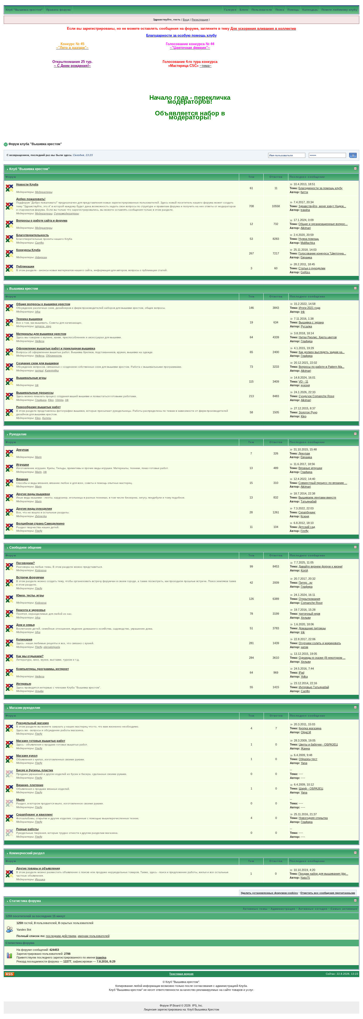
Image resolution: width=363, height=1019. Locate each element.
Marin (38, 457)
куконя (305, 385)
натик (304, 647)
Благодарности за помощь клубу (320, 188)
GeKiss (305, 272)
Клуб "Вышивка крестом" (24, 9)
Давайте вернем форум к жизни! (321, 566)
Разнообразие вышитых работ (38, 407)
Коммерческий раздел (27, 853)
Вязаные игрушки (310, 468)
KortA (304, 570)
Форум (164, 1005)
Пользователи (262, 9)
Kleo (51, 399)
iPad (301, 672)
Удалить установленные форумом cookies (269, 892)
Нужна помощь (308, 238)
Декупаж (22, 449)
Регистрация (200, 19)
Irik (303, 311)
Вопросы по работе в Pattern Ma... (321, 366)
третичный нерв (309, 613)
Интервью (23, 683)
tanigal (39, 370)
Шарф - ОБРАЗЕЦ (311, 788)
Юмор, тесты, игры (30, 595)
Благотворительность (32, 235)
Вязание (22, 479)
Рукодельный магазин (32, 723)
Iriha (37, 311)
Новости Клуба (27, 184)
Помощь (293, 9)
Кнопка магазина (310, 728)
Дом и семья (25, 624)
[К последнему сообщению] (291, 184)
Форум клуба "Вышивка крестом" (35, 144)
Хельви (306, 617)
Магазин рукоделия (24, 708)
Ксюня (305, 516)
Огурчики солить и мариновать (320, 643)
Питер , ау (306, 582)
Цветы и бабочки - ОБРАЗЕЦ (318, 744)
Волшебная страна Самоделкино (40, 523)
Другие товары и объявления (38, 868)
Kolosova (41, 570)
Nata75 (305, 877)
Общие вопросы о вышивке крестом (43, 304)
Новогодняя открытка (313, 817)
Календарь (310, 9)
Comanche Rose (312, 602)
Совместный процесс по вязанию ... (322, 482)
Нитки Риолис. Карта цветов (318, 337)
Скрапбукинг (306, 512)
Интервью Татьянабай (314, 687)
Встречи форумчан (30, 577)
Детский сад (306, 526)
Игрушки (22, 464)
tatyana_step (43, 326)
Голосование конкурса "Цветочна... (322, 253)
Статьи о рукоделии (311, 268)
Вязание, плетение (29, 785)
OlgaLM (306, 732)
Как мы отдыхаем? (30, 656)
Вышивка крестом (23, 288)
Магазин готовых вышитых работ (40, 740)
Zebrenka (41, 516)
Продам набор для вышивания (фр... (323, 873)
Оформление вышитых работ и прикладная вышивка (55, 348)
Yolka (304, 676)
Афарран (41, 257)
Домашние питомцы (312, 628)
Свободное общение (25, 547)
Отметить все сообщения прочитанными (327, 892)
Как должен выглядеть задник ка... (322, 352)
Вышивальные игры (31, 377)
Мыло (20, 799)
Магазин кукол (26, 755)
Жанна (305, 748)
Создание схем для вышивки (37, 363)
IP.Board (175, 1005)
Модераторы (43, 191)
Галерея (230, 9)
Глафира (307, 341)
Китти (304, 192)
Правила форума (58, 9)
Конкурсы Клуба (28, 250)
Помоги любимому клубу (339, 9)
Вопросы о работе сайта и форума (41, 220)
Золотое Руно (308, 412)
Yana (304, 763)
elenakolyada (52, 646)
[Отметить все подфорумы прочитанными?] (9, 205)
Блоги (244, 9)
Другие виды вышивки (33, 494)
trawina (305, 209)
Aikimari (306, 227)
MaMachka (308, 242)
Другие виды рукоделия (34, 508)
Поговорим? (25, 563)
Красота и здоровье (30, 610)
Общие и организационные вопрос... (323, 224)
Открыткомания (309, 598)
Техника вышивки (29, 318)
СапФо (39, 242)
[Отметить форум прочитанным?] (9, 187)
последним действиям (61, 936)
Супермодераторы (66, 213)
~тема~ (206, 66)
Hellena (39, 341)
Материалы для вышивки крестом (41, 333)
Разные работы (27, 829)
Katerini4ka (52, 370)
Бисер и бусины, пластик (34, 770)
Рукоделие (18, 434)
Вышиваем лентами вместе (317, 497)
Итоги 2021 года (309, 307)
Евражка (306, 257)
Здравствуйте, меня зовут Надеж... (322, 206)
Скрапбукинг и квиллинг (34, 814)
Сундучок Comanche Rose (316, 396)
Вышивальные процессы (34, 392)
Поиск (280, 9)
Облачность (54, 355)
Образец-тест (308, 759)
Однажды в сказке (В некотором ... (322, 657)
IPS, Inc (197, 1005)
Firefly (38, 530)
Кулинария (24, 639)
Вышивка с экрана (311, 322)
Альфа (39, 691)
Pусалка (306, 326)
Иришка (40, 879)
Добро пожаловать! (30, 199)
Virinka (59, 399)
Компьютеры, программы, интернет (42, 668)
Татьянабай (308, 501)
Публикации (25, 266)
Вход (186, 19)
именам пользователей (93, 936)
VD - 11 (303, 381)
